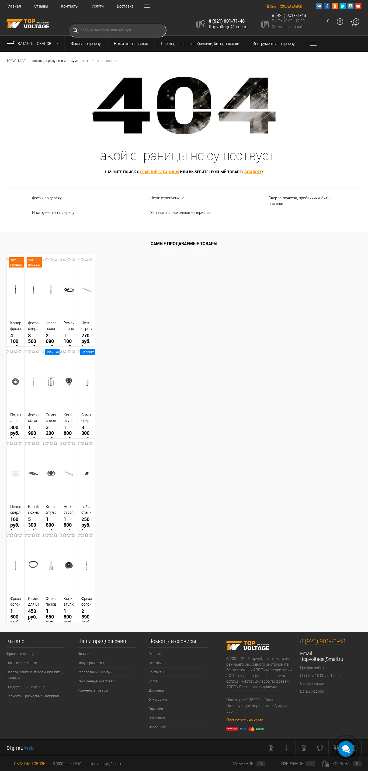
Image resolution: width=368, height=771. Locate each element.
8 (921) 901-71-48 (227, 21)
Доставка (125, 6)
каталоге (253, 171)
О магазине (157, 699)
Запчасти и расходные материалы (180, 212)
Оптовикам (157, 718)
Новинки (84, 654)
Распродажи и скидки (95, 672)
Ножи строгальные (131, 43)
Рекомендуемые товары (97, 681)
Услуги (98, 6)
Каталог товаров (35, 43)
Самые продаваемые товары (184, 243)
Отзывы (41, 6)
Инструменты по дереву (273, 43)
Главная (13, 6)
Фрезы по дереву (86, 43)
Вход (271, 5)
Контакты (70, 6)
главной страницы (159, 171)
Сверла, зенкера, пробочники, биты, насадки (200, 43)
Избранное (157, 727)
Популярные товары (94, 663)
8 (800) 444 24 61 (67, 764)
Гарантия (155, 709)
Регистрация (291, 5)
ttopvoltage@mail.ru (228, 26)
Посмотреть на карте (244, 720)
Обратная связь (29, 764)
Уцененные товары (93, 690)
